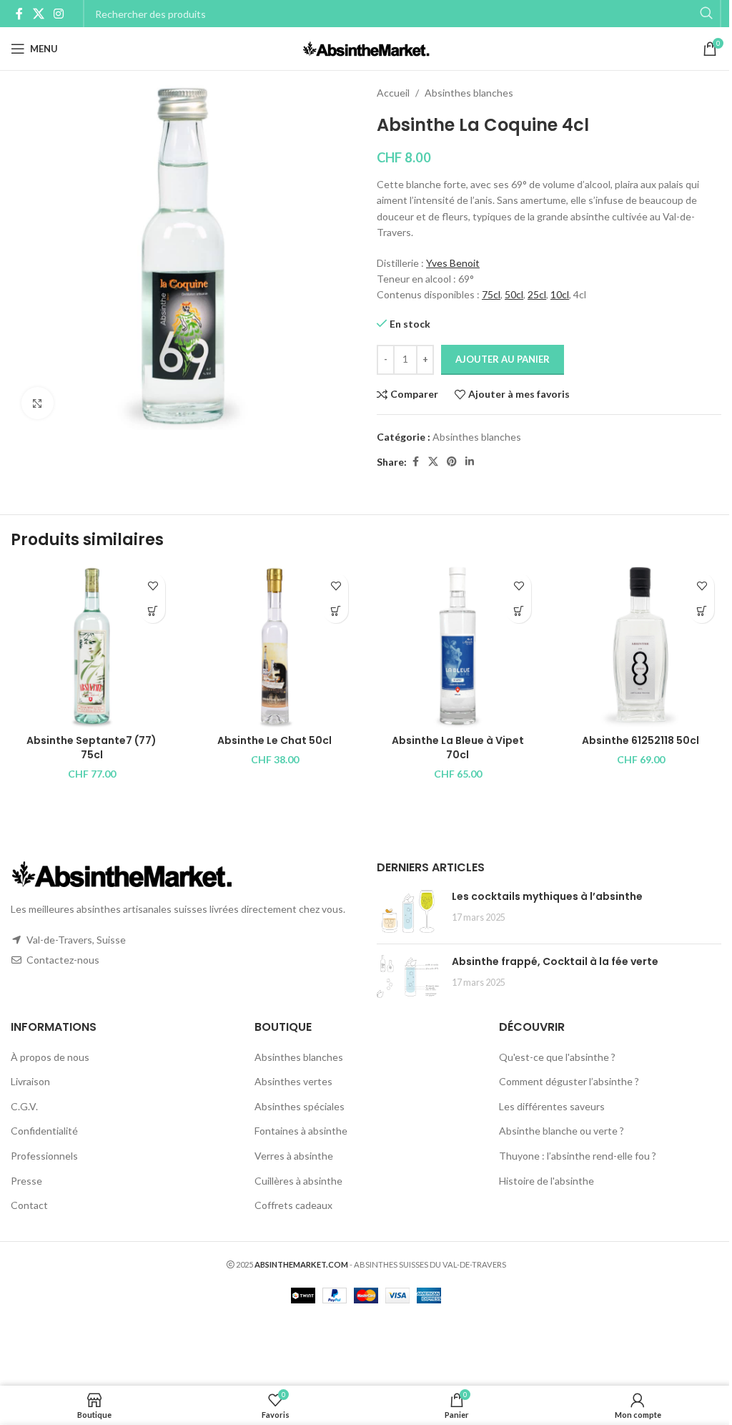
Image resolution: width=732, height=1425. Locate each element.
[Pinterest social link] (451, 461)
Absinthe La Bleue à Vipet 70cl (458, 747)
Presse (26, 1181)
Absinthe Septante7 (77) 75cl (91, 747)
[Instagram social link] (58, 13)
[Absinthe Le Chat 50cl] (274, 647)
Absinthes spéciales (299, 1106)
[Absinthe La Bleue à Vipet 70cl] (457, 647)
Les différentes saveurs (552, 1106)
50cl (514, 294)
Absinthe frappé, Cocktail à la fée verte (555, 961)
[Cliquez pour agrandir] (37, 403)
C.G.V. (24, 1106)
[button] (152, 610)
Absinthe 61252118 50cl (640, 740)
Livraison (30, 1081)
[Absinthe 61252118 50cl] (640, 647)
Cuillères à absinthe (298, 1181)
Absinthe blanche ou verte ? (561, 1131)
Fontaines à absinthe (300, 1131)
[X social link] (38, 13)
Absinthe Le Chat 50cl (274, 740)
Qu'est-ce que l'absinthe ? (557, 1057)
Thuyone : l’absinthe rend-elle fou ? (577, 1156)
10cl (559, 294)
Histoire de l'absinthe (546, 1181)
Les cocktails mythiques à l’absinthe (547, 896)
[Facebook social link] (19, 13)
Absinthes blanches (469, 93)
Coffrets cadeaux (293, 1205)
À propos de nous (50, 1057)
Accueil (393, 93)
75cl (491, 294)
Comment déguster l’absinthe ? (569, 1081)
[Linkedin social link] (469, 461)
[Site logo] (366, 47)
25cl (537, 294)
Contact (29, 1205)
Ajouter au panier (502, 359)
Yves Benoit (453, 263)
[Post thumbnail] (409, 911)
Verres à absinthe (293, 1156)
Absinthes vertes (293, 1081)
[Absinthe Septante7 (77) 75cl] (91, 647)
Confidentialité (44, 1131)
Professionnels (44, 1156)
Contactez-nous (62, 960)
